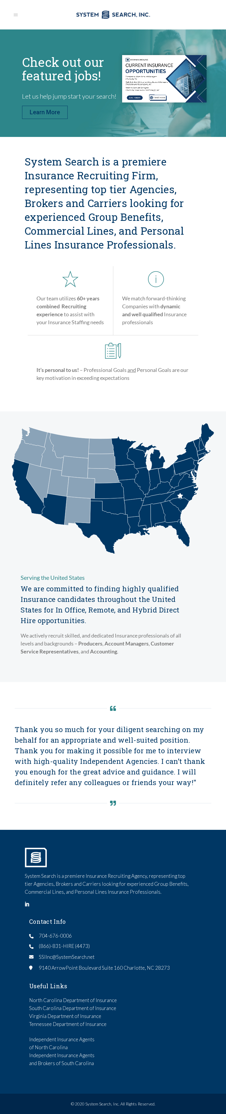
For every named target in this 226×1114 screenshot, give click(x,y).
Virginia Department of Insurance (65, 1016)
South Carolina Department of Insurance (72, 1008)
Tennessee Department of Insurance (68, 1024)
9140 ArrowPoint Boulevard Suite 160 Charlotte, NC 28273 (104, 968)
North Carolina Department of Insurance (73, 1000)
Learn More (45, 112)
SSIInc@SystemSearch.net (66, 957)
